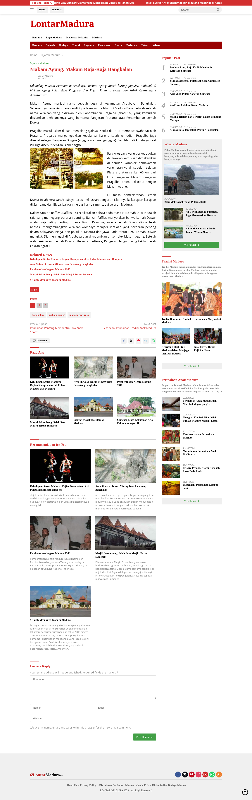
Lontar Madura (45, 75)
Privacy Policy (88, 785)
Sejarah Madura (39, 63)
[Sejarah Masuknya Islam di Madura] (93, 407)
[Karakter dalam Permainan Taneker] (171, 437)
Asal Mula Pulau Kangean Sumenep (190, 94)
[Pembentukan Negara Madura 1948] (136, 367)
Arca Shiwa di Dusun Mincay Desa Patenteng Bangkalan (62, 264)
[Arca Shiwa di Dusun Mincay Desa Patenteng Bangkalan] (93, 367)
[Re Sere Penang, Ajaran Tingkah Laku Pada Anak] (171, 471)
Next (34, 289)
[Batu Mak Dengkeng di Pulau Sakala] (191, 179)
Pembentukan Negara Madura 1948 (50, 269)
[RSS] (219, 775)
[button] (218, 10)
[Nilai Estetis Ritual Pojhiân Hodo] (208, 336)
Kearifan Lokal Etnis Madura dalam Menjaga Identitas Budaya (175, 350)
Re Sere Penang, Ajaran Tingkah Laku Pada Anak (201, 470)
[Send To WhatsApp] (153, 341)
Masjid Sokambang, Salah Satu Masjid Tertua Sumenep (61, 274)
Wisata (156, 45)
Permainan (104, 45)
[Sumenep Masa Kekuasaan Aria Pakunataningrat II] (136, 407)
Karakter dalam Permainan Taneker (198, 436)
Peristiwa (131, 45)
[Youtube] (205, 775)
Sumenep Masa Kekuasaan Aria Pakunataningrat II (135, 422)
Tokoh (144, 45)
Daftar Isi (57, 9)
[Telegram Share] (146, 341)
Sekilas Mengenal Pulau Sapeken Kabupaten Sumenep (195, 82)
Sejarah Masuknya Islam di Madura (50, 280)
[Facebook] (178, 775)
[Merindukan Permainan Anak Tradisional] (171, 454)
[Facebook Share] (124, 341)
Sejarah (50, 45)
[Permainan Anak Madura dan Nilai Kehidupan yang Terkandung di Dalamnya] (171, 404)
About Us (71, 785)
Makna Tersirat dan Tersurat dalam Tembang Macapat (195, 119)
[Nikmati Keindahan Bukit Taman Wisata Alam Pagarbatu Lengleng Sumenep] (173, 231)
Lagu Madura (54, 37)
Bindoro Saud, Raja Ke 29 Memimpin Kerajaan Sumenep (191, 69)
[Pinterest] (192, 775)
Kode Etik (143, 785)
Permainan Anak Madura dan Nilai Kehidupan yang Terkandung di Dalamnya (200, 403)
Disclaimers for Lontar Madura (116, 785)
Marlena (97, 37)
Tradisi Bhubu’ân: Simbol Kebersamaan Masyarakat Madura (191, 321)
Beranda (37, 37)
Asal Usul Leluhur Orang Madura (189, 105)
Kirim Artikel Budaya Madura (169, 785)
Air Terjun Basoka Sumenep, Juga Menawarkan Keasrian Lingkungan (202, 214)
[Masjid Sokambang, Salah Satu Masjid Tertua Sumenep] (49, 408)
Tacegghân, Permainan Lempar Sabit (200, 487)
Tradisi (76, 45)
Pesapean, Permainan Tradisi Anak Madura (129, 326)
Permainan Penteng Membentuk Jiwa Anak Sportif (56, 328)
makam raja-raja (79, 315)
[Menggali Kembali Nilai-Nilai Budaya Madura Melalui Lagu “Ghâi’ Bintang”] (171, 420)
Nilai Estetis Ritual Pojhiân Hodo (204, 349)
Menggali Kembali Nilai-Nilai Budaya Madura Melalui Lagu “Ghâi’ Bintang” (200, 419)
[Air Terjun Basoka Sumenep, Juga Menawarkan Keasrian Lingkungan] (173, 215)
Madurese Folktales (77, 37)
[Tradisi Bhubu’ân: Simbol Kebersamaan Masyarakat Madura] (192, 299)
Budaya (63, 45)
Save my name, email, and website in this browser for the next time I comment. (82, 727)
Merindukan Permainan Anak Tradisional (200, 453)
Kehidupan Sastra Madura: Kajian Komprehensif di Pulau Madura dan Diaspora (76, 259)
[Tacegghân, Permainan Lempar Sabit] (171, 488)
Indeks (42, 9)
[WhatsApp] (212, 775)
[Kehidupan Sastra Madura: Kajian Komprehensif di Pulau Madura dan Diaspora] (49, 367)
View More (190, 245)
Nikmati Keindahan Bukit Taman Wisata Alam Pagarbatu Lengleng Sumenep (200, 230)
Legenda (89, 45)
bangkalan (38, 315)
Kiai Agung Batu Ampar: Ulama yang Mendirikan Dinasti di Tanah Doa (64, 2)
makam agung (57, 315)
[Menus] (32, 10)
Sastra (118, 45)
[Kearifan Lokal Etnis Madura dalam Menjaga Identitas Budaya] (175, 336)
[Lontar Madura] (62, 23)
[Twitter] (185, 775)
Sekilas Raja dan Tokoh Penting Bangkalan (194, 130)
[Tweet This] (131, 341)
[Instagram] (198, 775)
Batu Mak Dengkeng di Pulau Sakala (185, 202)
